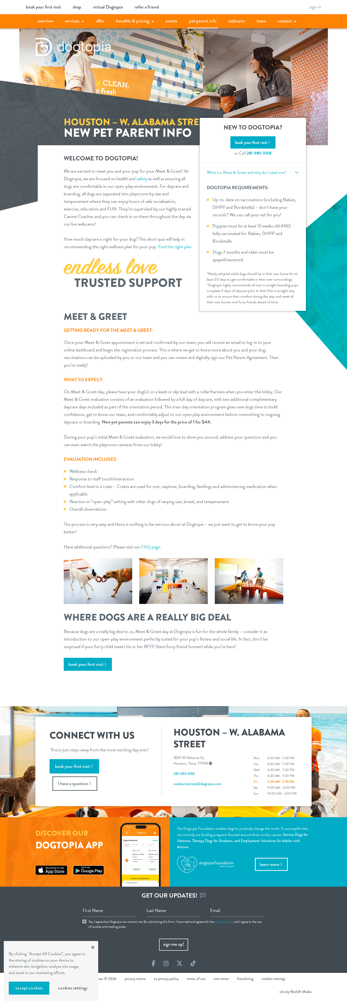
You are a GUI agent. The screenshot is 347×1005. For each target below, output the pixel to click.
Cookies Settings (72, 988)
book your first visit (43, 7)
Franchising (245, 978)
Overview (45, 20)
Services (72, 20)
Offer (100, 20)
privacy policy (224, 921)
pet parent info (202, 20)
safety (141, 178)
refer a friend (147, 7)
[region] (51, 971)
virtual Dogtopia (108, 7)
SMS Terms (221, 978)
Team (261, 20)
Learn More (269, 864)
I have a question (73, 783)
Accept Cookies (29, 988)
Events (171, 20)
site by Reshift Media (295, 991)
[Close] (93, 947)
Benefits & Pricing (132, 20)
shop (77, 7)
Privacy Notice (135, 978)
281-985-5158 (259, 153)
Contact (285, 20)
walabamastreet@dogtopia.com (197, 784)
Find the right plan (175, 246)
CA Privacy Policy (166, 978)
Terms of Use (196, 978)
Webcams (236, 20)
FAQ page (150, 546)
